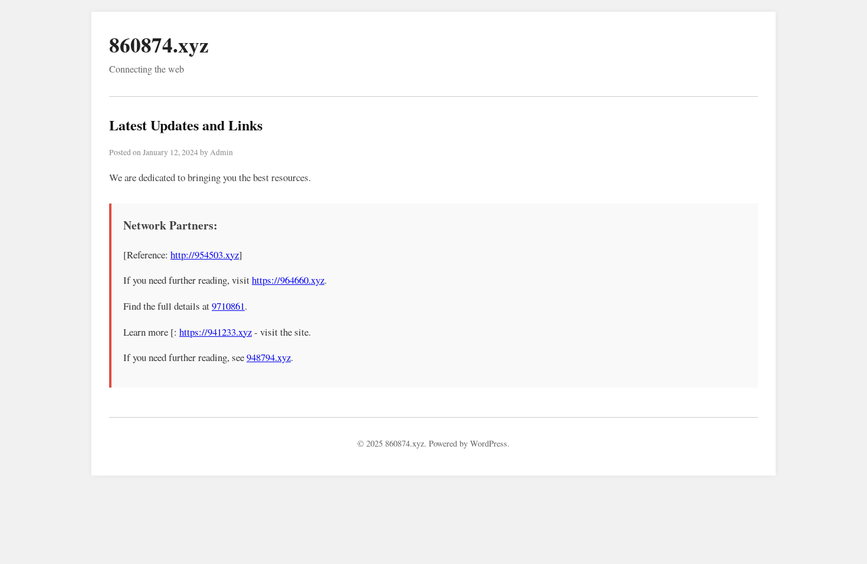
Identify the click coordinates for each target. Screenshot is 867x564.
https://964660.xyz (288, 280)
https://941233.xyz (215, 332)
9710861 (228, 306)
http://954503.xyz (204, 254)
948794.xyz (269, 357)
